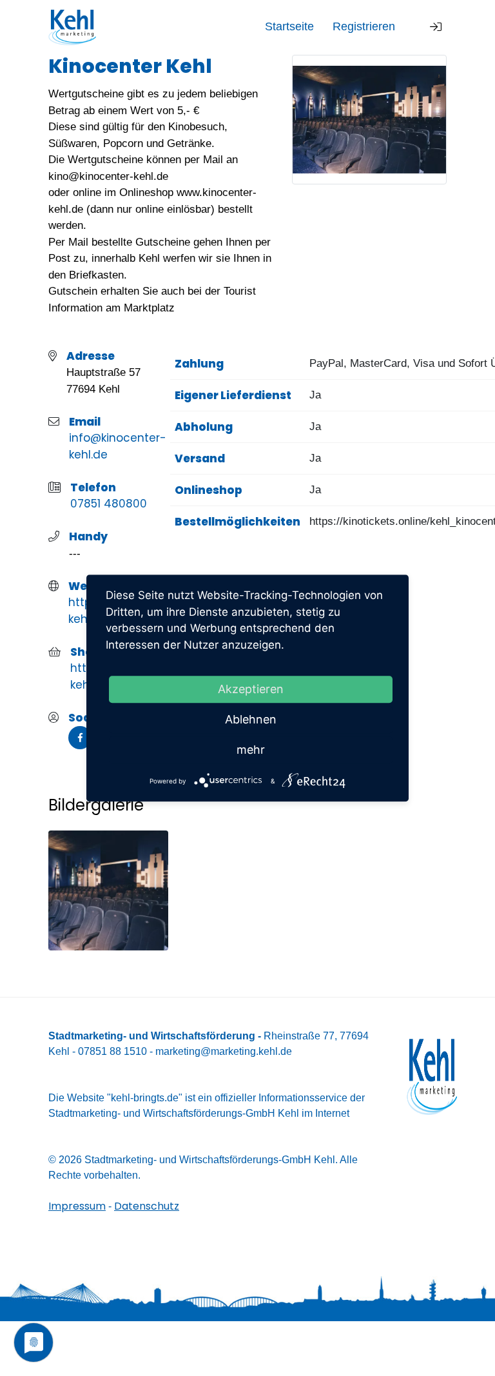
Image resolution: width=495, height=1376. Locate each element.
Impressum (77, 1206)
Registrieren (364, 26)
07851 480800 (108, 503)
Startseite (289, 26)
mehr (251, 749)
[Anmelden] (436, 27)
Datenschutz (146, 1206)
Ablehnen (251, 719)
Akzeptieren (251, 689)
